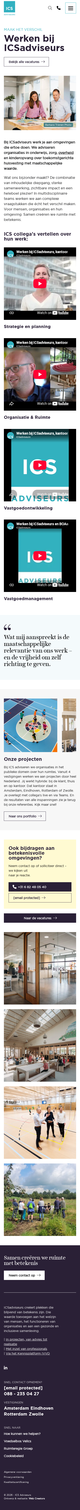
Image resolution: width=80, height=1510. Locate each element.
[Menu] (70, 8)
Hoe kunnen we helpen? (22, 1433)
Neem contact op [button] (22, 1275)
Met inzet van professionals (26, 1348)
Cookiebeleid (14, 1456)
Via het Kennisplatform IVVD (28, 1353)
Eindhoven (41, 1408)
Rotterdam (15, 1414)
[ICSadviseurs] (9, 8)
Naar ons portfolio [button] (22, 816)
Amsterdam (16, 1408)
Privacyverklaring (14, 1477)
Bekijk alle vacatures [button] (24, 62)
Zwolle (36, 1414)
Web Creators (37, 1498)
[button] (40, 887)
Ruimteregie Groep (18, 1448)
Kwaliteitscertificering (16, 1482)
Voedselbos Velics (17, 1441)
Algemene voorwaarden (17, 1472)
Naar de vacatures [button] (37, 918)
